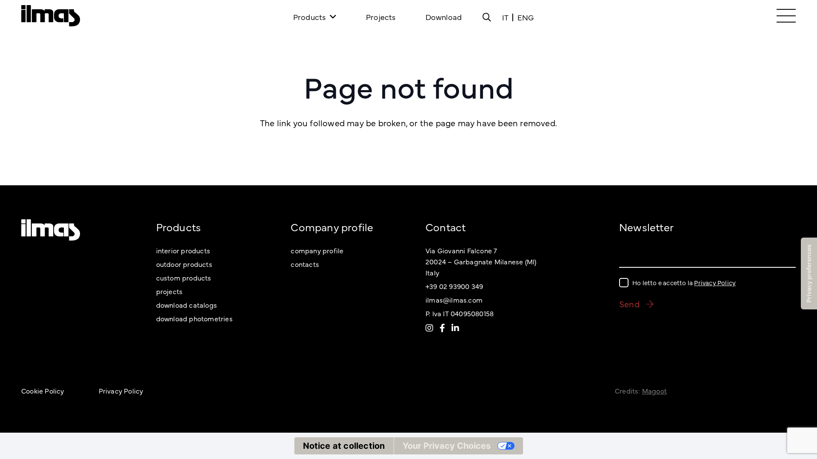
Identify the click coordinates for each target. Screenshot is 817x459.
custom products (183, 277)
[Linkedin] (455, 327)
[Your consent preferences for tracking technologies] (809, 273)
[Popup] (487, 17)
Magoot (654, 390)
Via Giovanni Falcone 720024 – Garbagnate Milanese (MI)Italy (481, 261)
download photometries (194, 318)
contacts (305, 264)
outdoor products (184, 264)
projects (169, 291)
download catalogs (186, 304)
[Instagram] (429, 327)
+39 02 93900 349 (454, 286)
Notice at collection (344, 446)
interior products (183, 250)
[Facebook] (442, 327)
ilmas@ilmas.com (454, 299)
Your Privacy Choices (447, 446)
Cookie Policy (42, 390)
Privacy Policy (715, 282)
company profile (317, 250)
